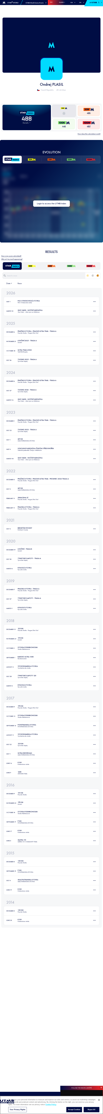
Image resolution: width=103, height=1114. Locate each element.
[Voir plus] (94, 301)
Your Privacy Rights (17, 1109)
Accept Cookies (74, 1109)
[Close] (99, 1100)
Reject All (91, 1109)
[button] (36, 3)
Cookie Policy (50, 1104)
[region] (51, 1105)
